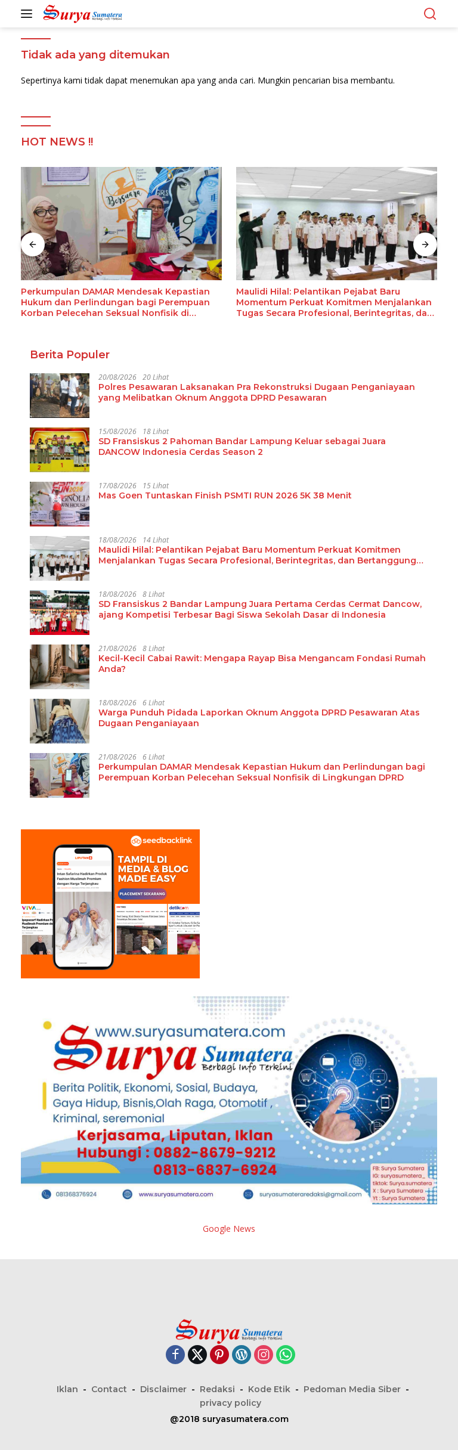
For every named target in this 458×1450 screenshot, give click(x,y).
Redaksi (217, 1389)
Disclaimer (163, 1389)
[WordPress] (241, 1355)
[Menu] (29, 14)
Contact (109, 1389)
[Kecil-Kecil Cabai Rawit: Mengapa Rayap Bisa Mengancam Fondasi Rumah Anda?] (59, 667)
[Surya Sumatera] (81, 14)
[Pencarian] (430, 14)
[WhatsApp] (285, 1355)
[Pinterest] (219, 1355)
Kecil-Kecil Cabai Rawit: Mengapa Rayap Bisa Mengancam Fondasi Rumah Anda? (262, 663)
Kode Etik (269, 1389)
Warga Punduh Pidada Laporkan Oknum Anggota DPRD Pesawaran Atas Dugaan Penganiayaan (326, 302)
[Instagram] (263, 1355)
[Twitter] (197, 1355)
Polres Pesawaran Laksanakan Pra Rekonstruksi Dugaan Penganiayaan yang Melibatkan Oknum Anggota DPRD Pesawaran (256, 392)
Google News (229, 1228)
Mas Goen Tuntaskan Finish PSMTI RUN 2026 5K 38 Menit (225, 495)
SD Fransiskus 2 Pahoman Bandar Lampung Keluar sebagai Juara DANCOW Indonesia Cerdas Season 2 (242, 446)
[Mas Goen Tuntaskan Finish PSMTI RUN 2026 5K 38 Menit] (59, 504)
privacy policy (230, 1403)
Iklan (67, 1389)
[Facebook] (175, 1355)
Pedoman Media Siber (352, 1389)
